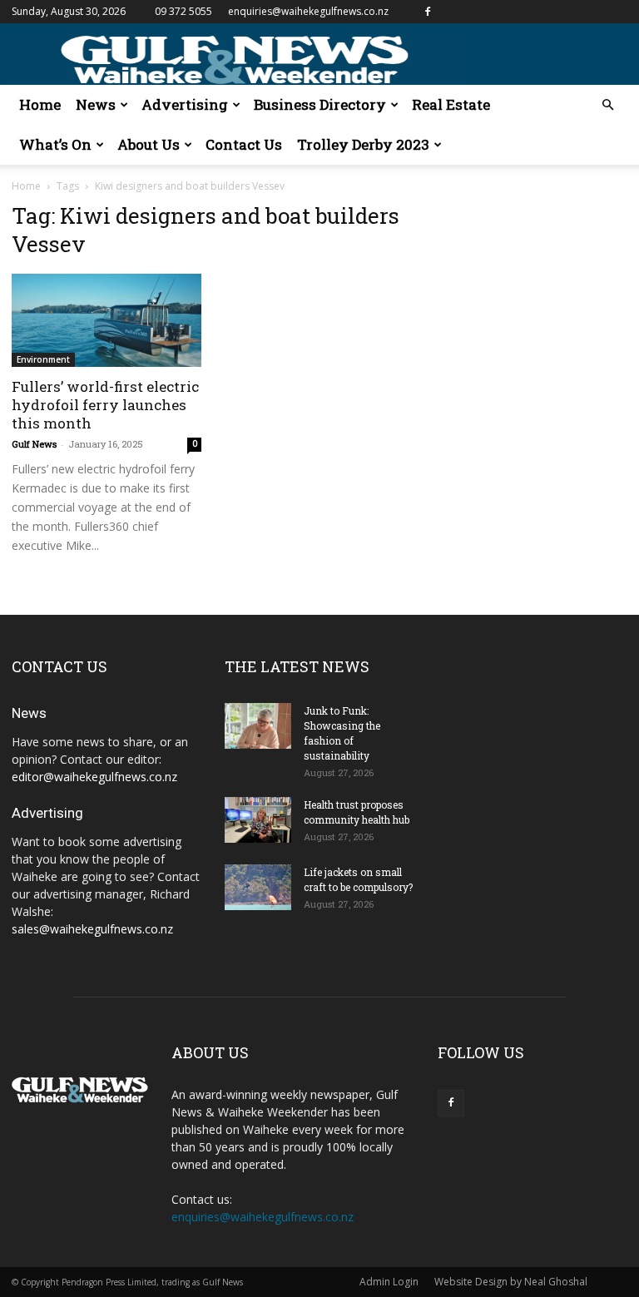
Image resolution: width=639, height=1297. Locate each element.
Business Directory (320, 104)
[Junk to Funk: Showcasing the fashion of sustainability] (258, 726)
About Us (148, 144)
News (96, 104)
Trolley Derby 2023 (363, 144)
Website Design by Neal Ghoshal (510, 1282)
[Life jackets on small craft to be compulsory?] (258, 887)
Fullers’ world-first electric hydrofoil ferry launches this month (105, 405)
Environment (43, 359)
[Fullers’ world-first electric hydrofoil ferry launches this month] (106, 320)
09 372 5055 (183, 11)
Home (40, 104)
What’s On (55, 144)
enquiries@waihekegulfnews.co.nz (308, 11)
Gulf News (34, 444)
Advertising (184, 104)
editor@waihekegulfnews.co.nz (94, 777)
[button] (607, 105)
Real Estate (451, 104)
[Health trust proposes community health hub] (258, 820)
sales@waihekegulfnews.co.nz (92, 929)
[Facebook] (427, 11)
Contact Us (244, 144)
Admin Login (389, 1282)
